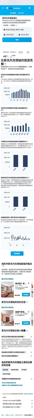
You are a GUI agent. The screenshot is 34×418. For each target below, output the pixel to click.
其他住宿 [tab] (5, 370)
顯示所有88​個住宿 (7, 307)
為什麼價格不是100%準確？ (12, 407)
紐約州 (17, 415)
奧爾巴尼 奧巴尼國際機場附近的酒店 (12, 385)
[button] (3, 8)
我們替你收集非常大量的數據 (12, 404)
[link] (17, 253)
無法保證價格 (29, 394)
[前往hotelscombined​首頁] (13, 8)
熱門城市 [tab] (24, 370)
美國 (7, 415)
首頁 (2, 415)
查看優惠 (25, 294)
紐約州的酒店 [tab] (6, 374)
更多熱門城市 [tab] (15, 370)
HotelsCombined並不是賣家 (12, 400)
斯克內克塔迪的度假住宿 (9, 383)
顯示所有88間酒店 (7, 279)
